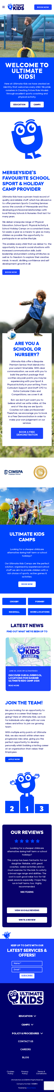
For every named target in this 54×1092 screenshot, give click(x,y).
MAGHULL (14, 612)
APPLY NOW (14, 759)
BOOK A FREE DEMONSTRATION (27, 433)
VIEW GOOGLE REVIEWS (27, 910)
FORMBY (39, 602)
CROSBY (14, 602)
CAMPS (37, 105)
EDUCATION (19, 105)
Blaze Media (31, 1088)
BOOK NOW (43, 7)
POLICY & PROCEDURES (25, 1034)
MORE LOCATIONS (40, 612)
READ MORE (14, 686)
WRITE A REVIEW (27, 920)
